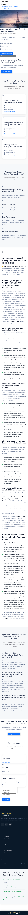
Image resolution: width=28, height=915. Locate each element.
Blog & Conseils (8, 852)
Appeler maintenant (9, 111)
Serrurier (3, 6)
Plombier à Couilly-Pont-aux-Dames (12, 886)
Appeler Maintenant (7, 53)
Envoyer (6, 799)
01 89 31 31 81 (5, 8)
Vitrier (11, 6)
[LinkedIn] (10, 824)
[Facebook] (2, 824)
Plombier (7, 6)
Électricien (15, 6)
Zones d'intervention (9, 847)
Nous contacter (8, 850)
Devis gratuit (6, 897)
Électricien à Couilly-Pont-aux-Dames (12, 891)
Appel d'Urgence (7, 71)
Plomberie (6, 836)
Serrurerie (6, 833)
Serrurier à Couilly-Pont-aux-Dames (11, 879)
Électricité (6, 838)
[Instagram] (6, 824)
